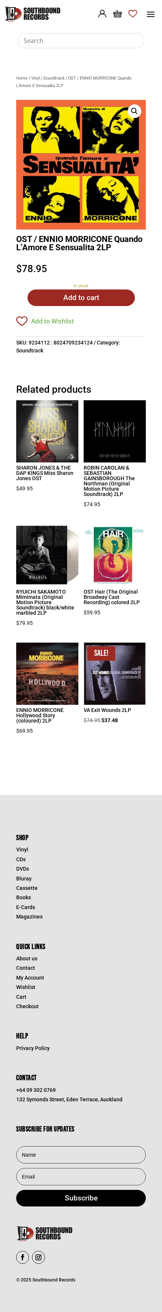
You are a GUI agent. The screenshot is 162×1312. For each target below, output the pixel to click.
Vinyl (35, 78)
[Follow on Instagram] (38, 1257)
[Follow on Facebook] (22, 1257)
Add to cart (81, 297)
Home (22, 78)
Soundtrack (53, 78)
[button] (134, 111)
